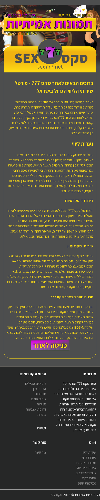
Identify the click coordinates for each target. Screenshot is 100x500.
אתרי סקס (89, 478)
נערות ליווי (89, 457)
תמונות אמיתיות (85, 462)
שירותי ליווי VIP (86, 467)
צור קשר (40, 452)
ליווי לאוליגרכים (86, 473)
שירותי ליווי (89, 452)
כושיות (41, 414)
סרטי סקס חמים (33, 374)
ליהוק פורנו (38, 399)
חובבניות (40, 393)
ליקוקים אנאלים (35, 383)
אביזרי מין (39, 388)
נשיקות (41, 404)
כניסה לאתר (50, 345)
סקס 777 (56, 495)
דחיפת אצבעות (36, 409)
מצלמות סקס (87, 483)
